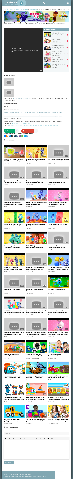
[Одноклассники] (7, 136)
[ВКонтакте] (5, 136)
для (31, 125)
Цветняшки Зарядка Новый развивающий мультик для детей (13, 181)
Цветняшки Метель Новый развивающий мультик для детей (56, 181)
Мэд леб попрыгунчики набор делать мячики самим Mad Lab (35, 420)
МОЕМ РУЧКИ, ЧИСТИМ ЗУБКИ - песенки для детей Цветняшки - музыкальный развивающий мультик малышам (58, 333)
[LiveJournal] (15, 136)
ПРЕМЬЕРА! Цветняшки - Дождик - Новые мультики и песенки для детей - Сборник (35, 246)
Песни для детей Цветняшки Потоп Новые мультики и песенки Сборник (35, 225)
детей (35, 125)
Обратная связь (9, 474)
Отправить (8, 462)
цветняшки (10, 125)
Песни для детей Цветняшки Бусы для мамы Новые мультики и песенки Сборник (36, 160)
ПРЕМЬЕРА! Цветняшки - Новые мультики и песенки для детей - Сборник (58, 268)
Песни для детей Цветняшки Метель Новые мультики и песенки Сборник (57, 203)
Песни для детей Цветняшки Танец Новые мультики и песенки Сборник (13, 246)
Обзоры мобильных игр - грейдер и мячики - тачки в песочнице (12, 420)
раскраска (19, 125)
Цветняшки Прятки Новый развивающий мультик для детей (56, 246)
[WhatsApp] (22, 136)
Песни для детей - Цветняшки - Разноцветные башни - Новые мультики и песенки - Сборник (14, 225)
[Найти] (44, 3)
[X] (12, 136)
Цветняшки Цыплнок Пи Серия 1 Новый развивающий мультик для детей (36, 333)
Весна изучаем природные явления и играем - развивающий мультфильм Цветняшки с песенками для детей (57, 290)
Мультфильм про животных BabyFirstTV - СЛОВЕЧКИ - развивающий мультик (35, 377)
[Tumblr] (17, 136)
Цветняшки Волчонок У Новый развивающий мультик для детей (14, 333)
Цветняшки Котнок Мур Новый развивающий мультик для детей (36, 312)
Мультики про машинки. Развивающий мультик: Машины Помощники (58, 398)
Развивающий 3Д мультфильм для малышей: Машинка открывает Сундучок (58, 377)
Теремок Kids (27, 98)
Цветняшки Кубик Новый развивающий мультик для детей (12, 290)
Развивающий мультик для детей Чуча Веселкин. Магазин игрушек (14, 398)
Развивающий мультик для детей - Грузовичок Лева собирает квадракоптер (12, 377)
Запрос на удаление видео (23, 474)
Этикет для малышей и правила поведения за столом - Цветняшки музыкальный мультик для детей (36, 203)
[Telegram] (27, 136)
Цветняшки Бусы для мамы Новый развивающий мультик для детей (13, 203)
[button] (5, 438)
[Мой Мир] (10, 136)
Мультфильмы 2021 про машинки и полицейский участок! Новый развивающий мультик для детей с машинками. (35, 355)
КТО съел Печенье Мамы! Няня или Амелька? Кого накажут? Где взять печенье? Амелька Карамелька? (58, 420)
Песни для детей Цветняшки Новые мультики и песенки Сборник (57, 225)
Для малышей (17, 98)
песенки (26, 125)
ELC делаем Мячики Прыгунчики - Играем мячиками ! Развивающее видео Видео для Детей (58, 355)
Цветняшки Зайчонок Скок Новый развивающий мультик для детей (35, 290)
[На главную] (15, 3)
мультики (41, 125)
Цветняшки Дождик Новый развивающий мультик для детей (35, 268)
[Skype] (25, 136)
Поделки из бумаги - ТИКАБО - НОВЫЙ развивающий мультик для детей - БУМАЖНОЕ (14, 160)
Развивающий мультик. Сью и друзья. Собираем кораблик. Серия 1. (35, 398)
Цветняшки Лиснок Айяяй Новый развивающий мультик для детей (57, 312)
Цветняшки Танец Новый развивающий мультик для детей (34, 181)
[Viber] (20, 136)
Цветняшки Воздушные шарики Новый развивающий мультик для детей (58, 160)
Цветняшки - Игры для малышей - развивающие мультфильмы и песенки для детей (13, 355)
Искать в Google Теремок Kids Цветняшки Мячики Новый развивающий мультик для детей (33, 116)
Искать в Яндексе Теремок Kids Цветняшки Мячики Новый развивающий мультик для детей (33, 112)
